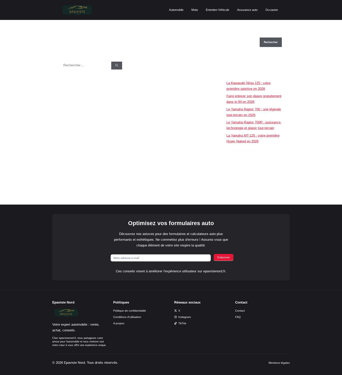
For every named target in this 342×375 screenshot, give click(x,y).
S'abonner (223, 257)
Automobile (176, 9)
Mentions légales (279, 362)
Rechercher (235, 35)
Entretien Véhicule (217, 9)
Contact (240, 310)
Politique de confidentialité (129, 310)
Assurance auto (247, 9)
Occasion (271, 9)
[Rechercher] (116, 66)
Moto (194, 9)
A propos (118, 323)
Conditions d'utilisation (127, 317)
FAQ (238, 317)
